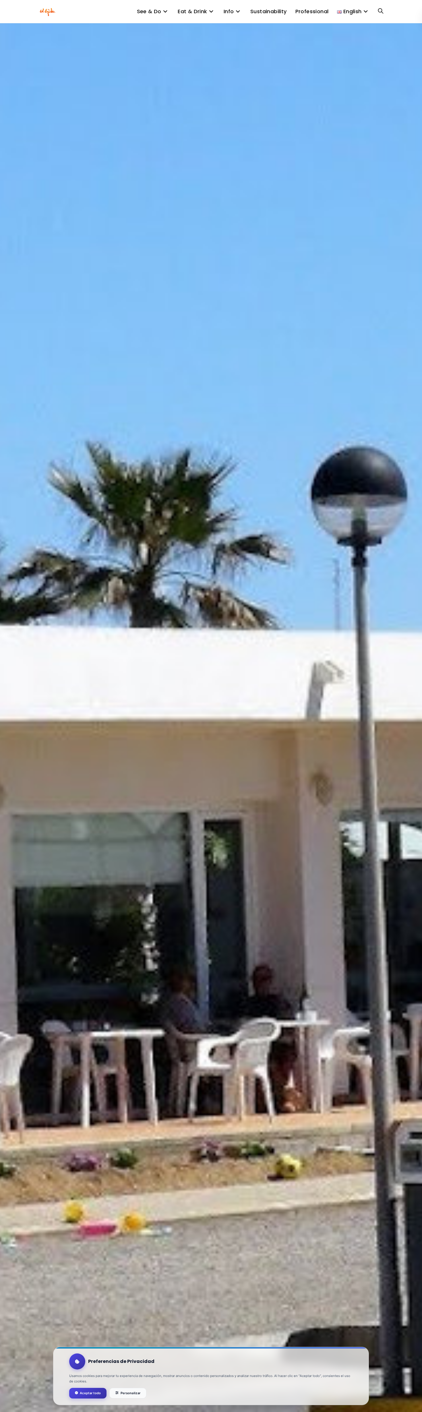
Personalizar (130, 1393)
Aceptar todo (90, 1393)
